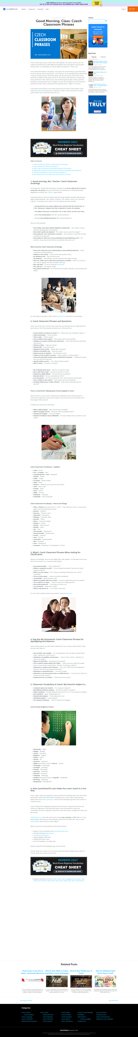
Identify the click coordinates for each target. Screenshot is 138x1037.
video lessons (50, 833)
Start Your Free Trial (98, 36)
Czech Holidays (29, 1014)
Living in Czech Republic (85, 1012)
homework (60, 264)
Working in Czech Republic (104, 1019)
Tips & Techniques (67, 1021)
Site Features (82, 1017)
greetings (40, 90)
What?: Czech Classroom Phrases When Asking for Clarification (52, 168)
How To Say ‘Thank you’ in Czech (81, 972)
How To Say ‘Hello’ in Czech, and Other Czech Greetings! (100, 62)
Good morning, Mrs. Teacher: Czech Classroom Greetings (50, 164)
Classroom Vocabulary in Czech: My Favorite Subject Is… (50, 172)
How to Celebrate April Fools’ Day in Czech (105, 972)
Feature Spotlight (85, 1019)
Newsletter (81, 1014)
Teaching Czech (101, 1014)
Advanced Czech (48, 1014)
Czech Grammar (48, 1019)
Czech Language (66, 879)
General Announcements (29, 1021)
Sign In (124, 9)
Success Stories (101, 1012)
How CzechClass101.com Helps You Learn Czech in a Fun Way (52, 174)
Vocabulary (31, 9)
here (58, 92)
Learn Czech (59, 881)
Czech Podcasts (66, 1017)
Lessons (23, 9)
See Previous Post (26, 1000)
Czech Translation (27, 1019)
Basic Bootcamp (48, 799)
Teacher (50, 192)
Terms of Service (83, 1034)
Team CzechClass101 (78, 881)
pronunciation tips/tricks (60, 831)
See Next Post (113, 1000)
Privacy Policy (74, 1034)
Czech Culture (57, 879)
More (47, 9)
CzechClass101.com (36, 817)
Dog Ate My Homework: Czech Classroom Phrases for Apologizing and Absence (57, 170)
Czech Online (65, 1012)
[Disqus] (69, 901)
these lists (69, 593)
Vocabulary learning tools (41, 835)
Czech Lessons (76, 879)
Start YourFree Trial (132, 9)
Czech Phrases (42, 881)
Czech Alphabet (48, 1017)
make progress (35, 821)
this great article (61, 316)
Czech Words (51, 881)
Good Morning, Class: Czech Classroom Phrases (59, 22)
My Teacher (40, 9)
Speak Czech (67, 881)
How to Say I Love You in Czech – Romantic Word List (100, 84)
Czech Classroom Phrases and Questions (45, 166)
